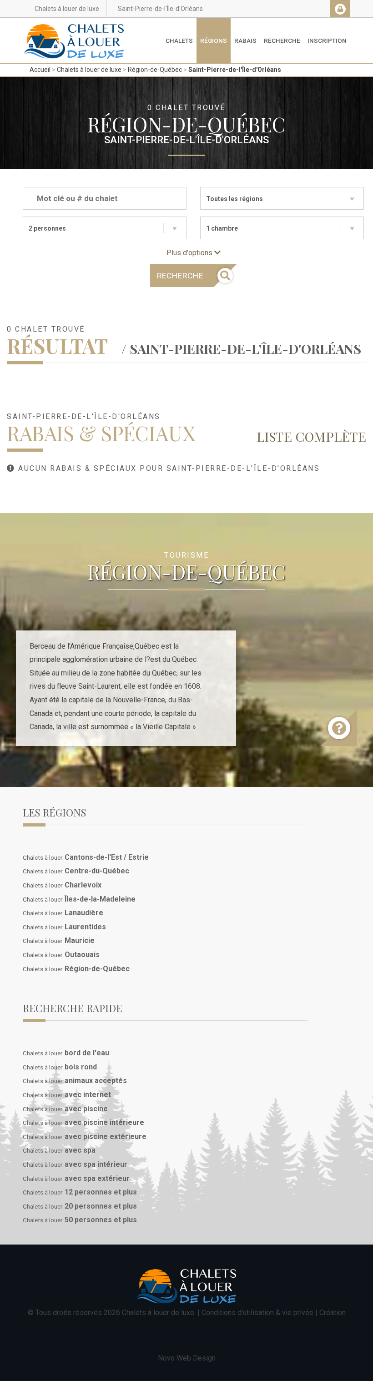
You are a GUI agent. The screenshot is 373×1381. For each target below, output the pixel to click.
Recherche (282, 40)
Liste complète (311, 436)
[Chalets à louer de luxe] (74, 29)
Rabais (245, 40)
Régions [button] (213, 40)
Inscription (327, 40)
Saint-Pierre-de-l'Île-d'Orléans (234, 69)
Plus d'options (190, 252)
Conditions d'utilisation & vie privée (257, 1312)
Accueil (40, 69)
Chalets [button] (179, 40)
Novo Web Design (187, 1358)
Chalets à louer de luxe (89, 69)
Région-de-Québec (155, 69)
